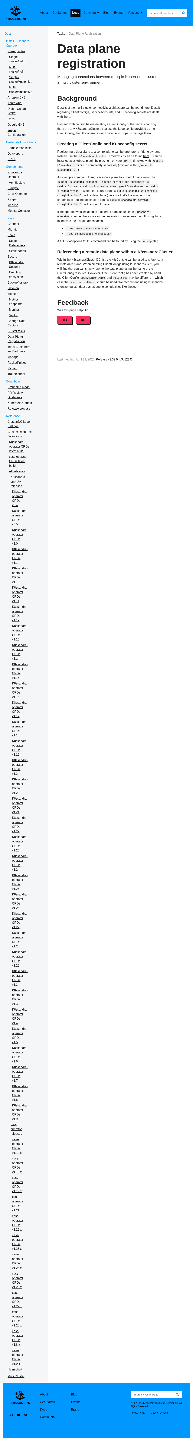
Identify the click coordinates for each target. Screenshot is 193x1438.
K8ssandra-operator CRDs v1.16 (19, 690)
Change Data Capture (16, 323)
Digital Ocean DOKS (17, 111)
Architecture (17, 182)
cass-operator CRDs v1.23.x (17, 1242)
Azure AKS (15, 103)
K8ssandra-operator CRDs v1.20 (19, 786)
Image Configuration (17, 132)
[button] (135, 13)
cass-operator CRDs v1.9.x (17, 1357)
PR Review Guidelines (15, 395)
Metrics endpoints (15, 302)
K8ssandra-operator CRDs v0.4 (19, 498)
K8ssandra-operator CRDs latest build (19, 446)
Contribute (13, 381)
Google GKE (16, 124)
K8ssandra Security (16, 264)
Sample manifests (19, 147)
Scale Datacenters (17, 243)
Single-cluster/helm (17, 59)
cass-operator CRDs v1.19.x (17, 1184)
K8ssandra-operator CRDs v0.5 (19, 517)
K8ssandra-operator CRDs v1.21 (19, 805)
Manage (13, 357)
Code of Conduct (159, 1412)
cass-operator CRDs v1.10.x (17, 1146)
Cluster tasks (16, 331)
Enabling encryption (16, 274)
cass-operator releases (16, 1129)
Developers (15, 153)
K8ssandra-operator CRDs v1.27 (19, 920)
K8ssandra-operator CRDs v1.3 (19, 978)
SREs (11, 159)
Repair (12, 368)
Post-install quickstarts (21, 142)
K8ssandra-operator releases (18, 481)
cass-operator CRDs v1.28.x (17, 1318)
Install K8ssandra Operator (17, 43)
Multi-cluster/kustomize (20, 89)
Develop (13, 288)
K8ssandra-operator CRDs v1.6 (19, 1054)
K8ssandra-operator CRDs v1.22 (19, 824)
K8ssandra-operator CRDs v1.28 (19, 939)
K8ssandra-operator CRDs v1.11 (19, 594)
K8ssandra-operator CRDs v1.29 (19, 958)
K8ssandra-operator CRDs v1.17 (19, 709)
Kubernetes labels (20, 402)
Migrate (13, 229)
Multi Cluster (16, 1376)
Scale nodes (17, 251)
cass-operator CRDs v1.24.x (17, 1261)
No (83, 319)
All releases (17, 471)
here (147, 107)
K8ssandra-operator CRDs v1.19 (19, 747)
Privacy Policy (138, 1412)
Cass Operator (17, 193)
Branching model (19, 387)
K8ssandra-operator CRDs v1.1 (19, 556)
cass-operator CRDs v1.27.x (17, 1299)
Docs (8, 33)
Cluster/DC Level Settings (19, 424)
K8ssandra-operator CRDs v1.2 (19, 767)
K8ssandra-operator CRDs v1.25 (19, 882)
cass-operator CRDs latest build (18, 461)
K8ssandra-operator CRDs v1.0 (19, 536)
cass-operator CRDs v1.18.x (17, 1165)
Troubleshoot (16, 374)
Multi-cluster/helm (17, 69)
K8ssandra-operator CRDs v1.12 (19, 613)
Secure (12, 256)
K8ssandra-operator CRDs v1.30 (19, 997)
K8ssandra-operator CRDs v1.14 (19, 651)
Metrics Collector (19, 210)
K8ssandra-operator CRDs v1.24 (19, 862)
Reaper (13, 199)
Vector (13, 315)
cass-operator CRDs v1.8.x (17, 1337)
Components (14, 166)
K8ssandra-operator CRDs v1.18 (19, 728)
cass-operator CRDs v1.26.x (17, 1280)
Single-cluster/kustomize (20, 79)
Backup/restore (18, 282)
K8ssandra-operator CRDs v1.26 (19, 901)
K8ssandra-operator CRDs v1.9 (19, 1112)
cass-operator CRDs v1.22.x (17, 1222)
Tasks (10, 218)
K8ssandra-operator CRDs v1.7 (19, 1073)
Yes (65, 319)
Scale (11, 235)
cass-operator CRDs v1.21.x (17, 1203)
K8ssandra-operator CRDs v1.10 (19, 575)
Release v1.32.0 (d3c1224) (114, 359)
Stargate (13, 188)
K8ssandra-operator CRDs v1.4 (19, 1016)
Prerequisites (16, 51)
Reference (13, 416)
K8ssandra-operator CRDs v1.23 (19, 843)
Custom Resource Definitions (20, 434)
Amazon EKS (17, 97)
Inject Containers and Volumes (19, 349)
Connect (13, 223)
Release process (19, 408)
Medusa (13, 205)
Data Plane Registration (16, 339)
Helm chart (15, 1369)
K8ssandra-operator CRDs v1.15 (19, 671)
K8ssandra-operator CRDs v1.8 (19, 1093)
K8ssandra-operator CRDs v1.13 (19, 632)
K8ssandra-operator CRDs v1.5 (19, 1035)
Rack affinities (17, 362)
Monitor (13, 293)
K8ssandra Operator (15, 174)
